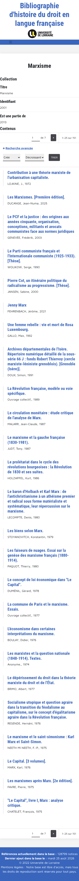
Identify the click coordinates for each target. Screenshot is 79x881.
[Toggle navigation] (11, 42)
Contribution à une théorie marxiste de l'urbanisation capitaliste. (39, 175)
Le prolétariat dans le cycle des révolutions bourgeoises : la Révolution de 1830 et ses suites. (40, 467)
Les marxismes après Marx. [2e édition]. (40, 780)
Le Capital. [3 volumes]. (27, 761)
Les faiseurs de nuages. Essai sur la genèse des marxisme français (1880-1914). (38, 555)
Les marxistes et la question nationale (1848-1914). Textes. (39, 656)
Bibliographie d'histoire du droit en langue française (39, 14)
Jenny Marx (17, 305)
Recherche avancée (19, 148)
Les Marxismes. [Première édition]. (36, 197)
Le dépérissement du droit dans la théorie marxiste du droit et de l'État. (42, 680)
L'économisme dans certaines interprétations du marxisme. (31, 631)
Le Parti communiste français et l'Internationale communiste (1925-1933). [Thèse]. (42, 256)
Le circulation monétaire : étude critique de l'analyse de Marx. (40, 415)
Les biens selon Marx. (25, 530)
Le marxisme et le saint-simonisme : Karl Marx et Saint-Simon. (41, 739)
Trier (54, 157)
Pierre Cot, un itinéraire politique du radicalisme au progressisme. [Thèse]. (39, 283)
